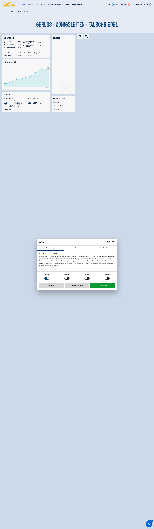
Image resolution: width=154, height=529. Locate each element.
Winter (30, 4)
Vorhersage (7, 109)
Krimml (66, 4)
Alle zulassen (102, 285)
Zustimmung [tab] (50, 248)
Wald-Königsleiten (54, 4)
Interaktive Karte (58, 106)
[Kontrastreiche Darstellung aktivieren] (145, 4)
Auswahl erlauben (77, 285)
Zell (36, 4)
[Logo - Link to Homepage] (9, 4)
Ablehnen (51, 285)
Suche (109, 4)
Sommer (22, 4)
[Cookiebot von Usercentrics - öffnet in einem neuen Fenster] (107, 242)
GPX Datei (56, 103)
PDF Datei (56, 109)
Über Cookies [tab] (103, 248)
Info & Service (77, 4)
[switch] (67, 278)
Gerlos (43, 4)
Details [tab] (77, 248)
